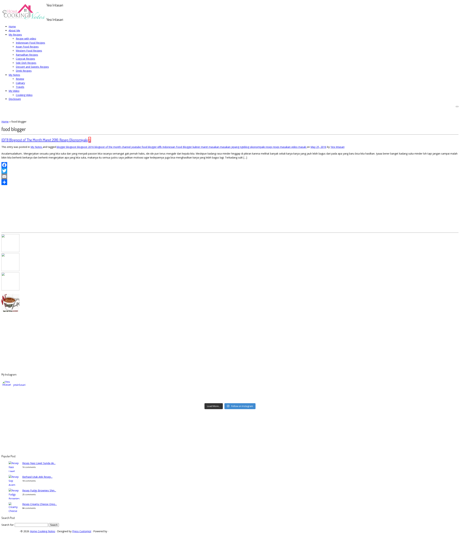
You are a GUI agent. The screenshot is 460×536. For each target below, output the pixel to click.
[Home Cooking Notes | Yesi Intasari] (23, 20)
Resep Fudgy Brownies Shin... (39, 490)
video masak (299, 147)
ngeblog (245, 147)
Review (20, 78)
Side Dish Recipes (26, 63)
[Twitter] (230, 171)
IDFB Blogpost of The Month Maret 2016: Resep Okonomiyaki (44, 139)
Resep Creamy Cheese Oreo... (39, 504)
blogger (61, 147)
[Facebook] (230, 165)
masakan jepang (230, 147)
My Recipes (15, 34)
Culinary (20, 83)
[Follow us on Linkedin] (63, 12)
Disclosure (15, 99)
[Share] (230, 182)
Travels (20, 87)
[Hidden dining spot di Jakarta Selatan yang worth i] (173, 399)
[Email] (230, 176)
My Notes (14, 75)
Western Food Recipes (29, 50)
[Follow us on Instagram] (57, 12)
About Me (14, 30)
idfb (159, 147)
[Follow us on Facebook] (51, 12)
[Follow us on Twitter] (53, 12)
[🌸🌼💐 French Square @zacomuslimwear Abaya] (173, 394)
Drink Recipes (24, 70)
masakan (214, 147)
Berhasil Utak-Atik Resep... (37, 477)
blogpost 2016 (86, 147)
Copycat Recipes (25, 58)
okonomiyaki (258, 147)
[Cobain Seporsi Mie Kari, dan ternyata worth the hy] (287, 399)
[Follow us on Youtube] (59, 12)
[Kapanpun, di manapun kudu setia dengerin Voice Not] (59, 394)
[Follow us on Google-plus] (55, 12)
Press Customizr (81, 531)
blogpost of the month (108, 147)
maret (205, 147)
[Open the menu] (457, 106)
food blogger (149, 147)
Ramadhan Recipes (27, 54)
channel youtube (132, 147)
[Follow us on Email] (49, 12)
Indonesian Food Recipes (30, 42)
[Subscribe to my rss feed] (47, 12)
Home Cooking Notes (42, 531)
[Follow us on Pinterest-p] (61, 12)
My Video (14, 91)
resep (269, 147)
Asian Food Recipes (27, 46)
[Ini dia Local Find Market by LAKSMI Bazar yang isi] (401, 394)
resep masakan (282, 147)
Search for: (7, 524)
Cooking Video (24, 95)
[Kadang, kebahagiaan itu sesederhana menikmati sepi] (59, 399)
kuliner (197, 147)
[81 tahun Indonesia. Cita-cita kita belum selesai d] (287, 394)
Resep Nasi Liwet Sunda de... (39, 463)
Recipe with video (26, 38)
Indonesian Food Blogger (177, 147)
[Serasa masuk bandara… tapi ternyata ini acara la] (401, 399)
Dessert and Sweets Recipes (32, 66)
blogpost (71, 147)
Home (12, 26)
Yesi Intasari (337, 147)
